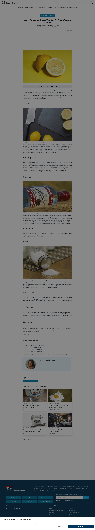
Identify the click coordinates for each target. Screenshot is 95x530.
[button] (60, 527)
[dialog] (47, 523)
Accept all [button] (80, 526)
